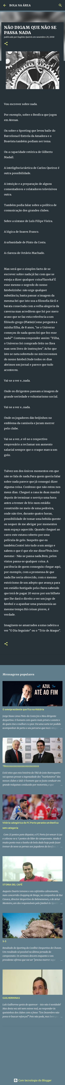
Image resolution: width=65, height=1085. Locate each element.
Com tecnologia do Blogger (35, 1080)
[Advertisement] (27, 1049)
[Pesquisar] (60, 5)
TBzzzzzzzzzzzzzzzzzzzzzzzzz (20, 766)
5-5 (4, 941)
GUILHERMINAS (11, 998)
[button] (6, 44)
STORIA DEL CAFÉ (12, 884)
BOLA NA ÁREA (20, 5)
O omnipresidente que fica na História (23, 709)
